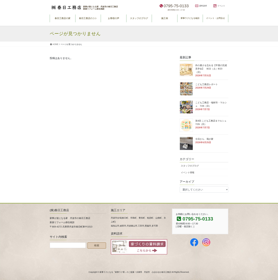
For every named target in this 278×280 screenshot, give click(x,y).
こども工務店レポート (206, 84)
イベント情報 (187, 172)
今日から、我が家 (204, 139)
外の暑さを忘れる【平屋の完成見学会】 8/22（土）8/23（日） (211, 68)
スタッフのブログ (190, 165)
